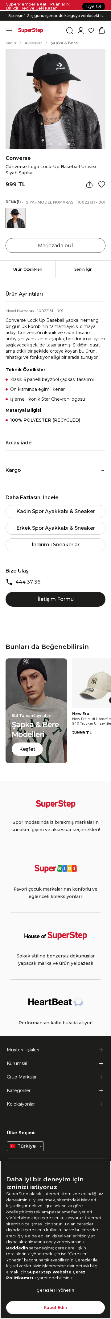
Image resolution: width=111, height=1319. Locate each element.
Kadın (11, 43)
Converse (18, 158)
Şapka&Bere (64, 43)
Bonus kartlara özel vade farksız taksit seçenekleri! (55, 10)
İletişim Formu (56, 599)
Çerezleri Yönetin (55, 1290)
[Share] (89, 184)
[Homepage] (30, 30)
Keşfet (27, 749)
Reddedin (17, 1247)
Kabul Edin (55, 1307)
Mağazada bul (55, 246)
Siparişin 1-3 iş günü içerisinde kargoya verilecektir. (55, 15)
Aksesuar (33, 43)
